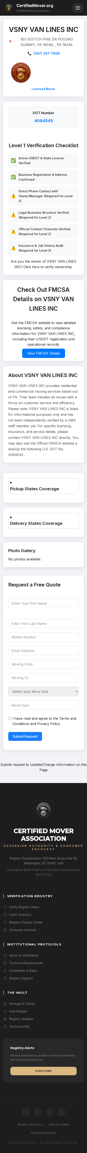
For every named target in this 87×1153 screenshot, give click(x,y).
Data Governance (43, 1133)
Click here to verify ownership (47, 267)
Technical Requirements (26, 963)
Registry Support (21, 978)
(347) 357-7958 (46, 53)
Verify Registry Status (24, 907)
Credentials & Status (23, 970)
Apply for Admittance (23, 955)
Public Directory (20, 914)
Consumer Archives (22, 930)
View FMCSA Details (43, 353)
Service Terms (59, 1124)
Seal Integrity (18, 1011)
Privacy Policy (48, 724)
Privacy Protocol (31, 1124)
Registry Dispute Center (25, 922)
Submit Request (25, 736)
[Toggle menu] (78, 7)
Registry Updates (21, 1019)
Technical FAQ (19, 1026)
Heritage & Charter (22, 1003)
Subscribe (43, 1071)
